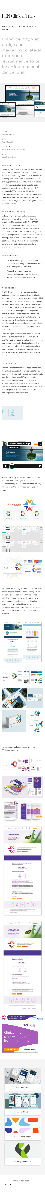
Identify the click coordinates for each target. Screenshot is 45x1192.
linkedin (8, 1185)
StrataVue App (22, 1087)
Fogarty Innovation (22, 1162)
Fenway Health (22, 1112)
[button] (41, 3)
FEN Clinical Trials (22, 1137)
